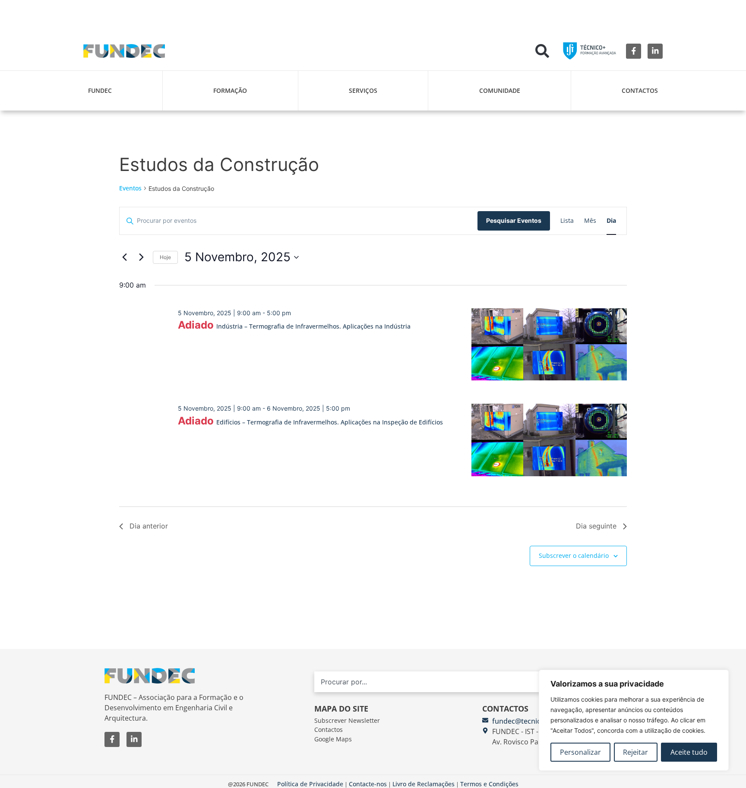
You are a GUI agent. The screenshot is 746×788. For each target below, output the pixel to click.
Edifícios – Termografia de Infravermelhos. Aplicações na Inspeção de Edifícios (329, 422)
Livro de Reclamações (423, 784)
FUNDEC (100, 90)
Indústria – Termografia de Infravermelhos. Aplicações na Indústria (313, 326)
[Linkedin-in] (655, 51)
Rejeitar (635, 752)
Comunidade (499, 90)
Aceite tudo (689, 752)
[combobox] (466, 681)
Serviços (363, 90)
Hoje (165, 257)
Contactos (640, 90)
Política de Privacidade (310, 784)
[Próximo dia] (141, 257)
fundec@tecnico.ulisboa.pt (535, 721)
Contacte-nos (368, 784)
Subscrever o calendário (574, 555)
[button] (542, 51)
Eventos (130, 188)
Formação (230, 90)
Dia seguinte (596, 526)
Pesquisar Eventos (513, 220)
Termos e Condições (489, 784)
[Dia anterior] (124, 257)
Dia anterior (149, 526)
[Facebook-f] (633, 51)
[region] (634, 720)
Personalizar (580, 752)
